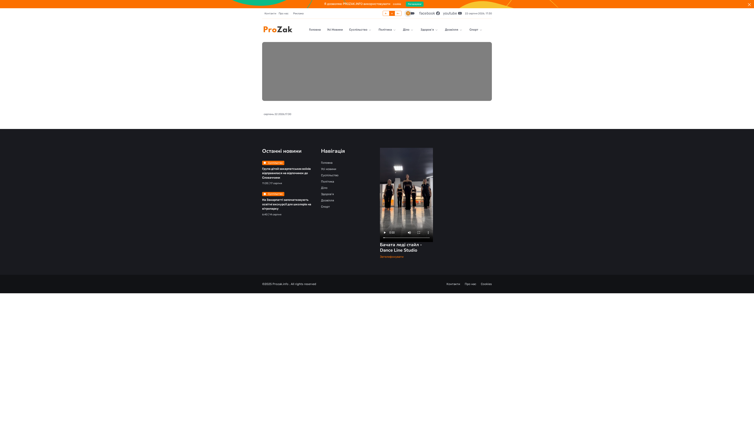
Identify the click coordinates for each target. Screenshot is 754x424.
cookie (397, 3)
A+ (398, 13)
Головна (315, 29)
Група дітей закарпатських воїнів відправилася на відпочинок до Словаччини (286, 173)
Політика (386, 29)
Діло (406, 29)
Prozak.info (281, 284)
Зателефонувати (392, 257)
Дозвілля (452, 29)
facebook (427, 13)
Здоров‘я (428, 29)
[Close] (749, 4)
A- (386, 13)
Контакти (270, 13)
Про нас (283, 13)
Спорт (474, 29)
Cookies (486, 284)
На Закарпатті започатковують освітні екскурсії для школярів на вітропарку (286, 204)
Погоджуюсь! (415, 4)
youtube (450, 13)
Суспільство (358, 29)
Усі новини (335, 29)
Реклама (298, 13)
